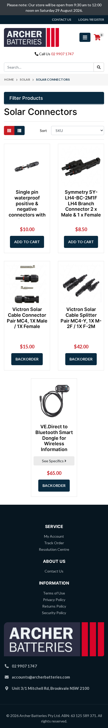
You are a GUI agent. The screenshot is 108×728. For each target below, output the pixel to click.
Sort (43, 130)
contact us (61, 19)
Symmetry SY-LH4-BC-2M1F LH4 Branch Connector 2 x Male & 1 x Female (81, 203)
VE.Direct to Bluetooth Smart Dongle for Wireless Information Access (54, 441)
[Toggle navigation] (84, 37)
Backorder (27, 359)
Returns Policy (54, 606)
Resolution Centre (54, 549)
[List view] (19, 130)
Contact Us (54, 571)
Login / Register (91, 19)
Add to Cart (27, 242)
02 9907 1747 (62, 54)
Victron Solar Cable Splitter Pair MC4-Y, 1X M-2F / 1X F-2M (81, 318)
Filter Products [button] (26, 98)
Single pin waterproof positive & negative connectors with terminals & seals (27, 206)
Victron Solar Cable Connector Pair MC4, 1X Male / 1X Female (27, 318)
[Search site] (99, 67)
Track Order (54, 543)
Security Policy (54, 612)
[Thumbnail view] (9, 130)
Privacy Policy (54, 599)
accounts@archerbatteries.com (41, 677)
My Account (54, 536)
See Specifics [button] (53, 461)
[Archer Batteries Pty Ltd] (31, 37)
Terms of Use (54, 593)
